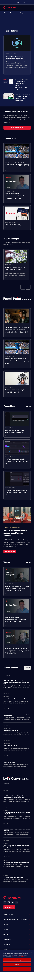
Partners (6, 944)
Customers (7, 939)
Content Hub (7, 12)
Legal (5, 949)
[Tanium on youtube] (12, 902)
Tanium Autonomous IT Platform (15, 919)
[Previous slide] (22, 287)
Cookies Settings (16, 959)
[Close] (31, 952)
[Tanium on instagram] (16, 902)
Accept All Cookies (17, 969)
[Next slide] (28, 287)
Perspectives (23, 13)
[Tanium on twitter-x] (4, 902)
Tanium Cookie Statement (19, 956)
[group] (17, 269)
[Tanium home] (9, 7)
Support (6, 934)
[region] (17, 961)
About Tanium (8, 914)
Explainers (15, 13)
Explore (6, 924)
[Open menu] (29, 7)
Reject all (17, 964)
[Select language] (25, 2)
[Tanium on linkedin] (8, 902)
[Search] (29, 2)
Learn (5, 929)
